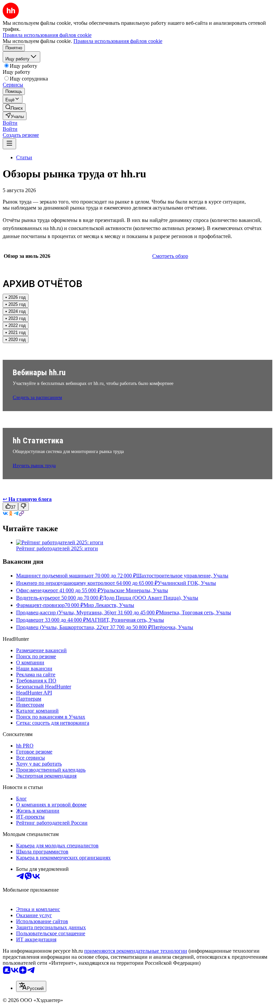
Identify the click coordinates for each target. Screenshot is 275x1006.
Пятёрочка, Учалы (172, 627)
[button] (10, 123)
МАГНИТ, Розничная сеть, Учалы (125, 620)
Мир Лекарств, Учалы (109, 605)
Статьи (24, 157)
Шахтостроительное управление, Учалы (182, 575)
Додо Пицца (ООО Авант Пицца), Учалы (150, 598)
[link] (14, 107)
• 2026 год (15, 297)
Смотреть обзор (170, 256)
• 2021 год (15, 332)
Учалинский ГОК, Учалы (187, 583)
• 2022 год (15, 325)
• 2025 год (15, 304)
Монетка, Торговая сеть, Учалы (195, 612)
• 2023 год (15, 318)
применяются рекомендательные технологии (135, 951)
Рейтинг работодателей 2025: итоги (57, 548)
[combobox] (31, 986)
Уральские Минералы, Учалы (134, 590)
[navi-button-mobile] (9, 143)
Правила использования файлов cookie (117, 41)
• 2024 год (15, 311)
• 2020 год (15, 339)
